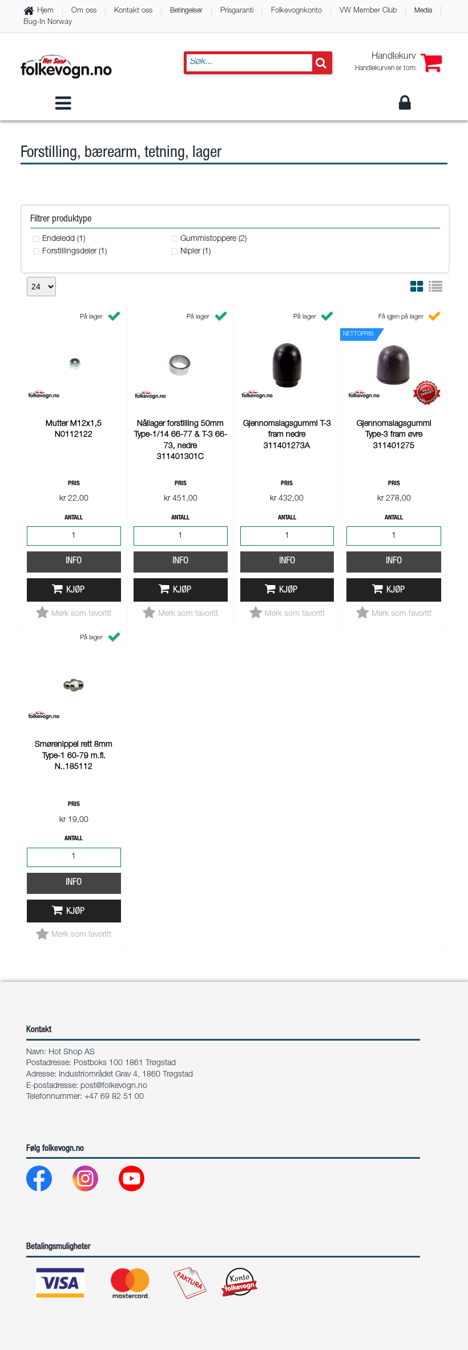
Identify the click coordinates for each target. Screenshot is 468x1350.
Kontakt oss (133, 11)
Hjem (45, 11)
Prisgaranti (236, 11)
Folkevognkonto (296, 11)
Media (423, 10)
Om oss (83, 11)
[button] (398, 63)
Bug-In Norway (47, 22)
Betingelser (186, 10)
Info (74, 561)
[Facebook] (48, 1181)
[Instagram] (94, 1181)
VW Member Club (368, 11)
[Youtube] (141, 1181)
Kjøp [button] (75, 590)
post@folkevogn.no (113, 1086)
